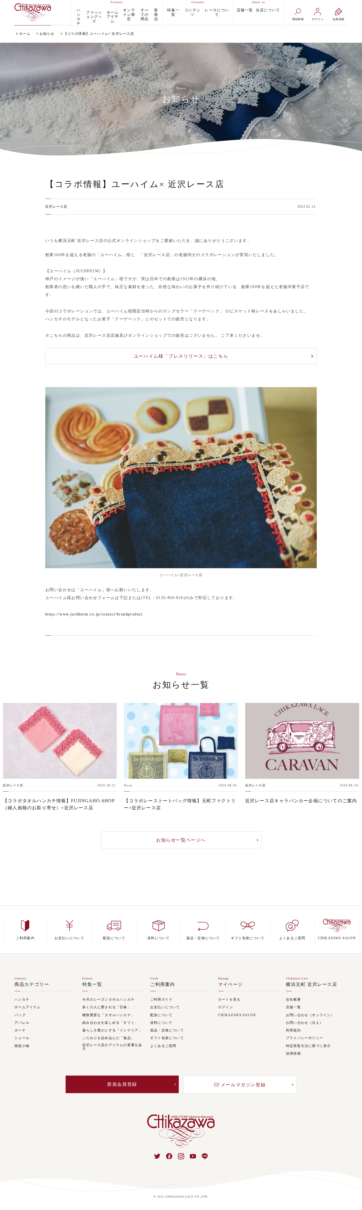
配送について (161, 1015)
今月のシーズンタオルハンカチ (108, 999)
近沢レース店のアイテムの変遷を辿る (112, 1046)
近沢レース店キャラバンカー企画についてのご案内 (301, 800)
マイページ (230, 984)
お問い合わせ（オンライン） (310, 1015)
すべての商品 (145, 14)
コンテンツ (192, 12)
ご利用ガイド (161, 999)
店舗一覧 (245, 10)
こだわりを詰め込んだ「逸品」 (108, 1038)
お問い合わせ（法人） (304, 1023)
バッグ (20, 1015)
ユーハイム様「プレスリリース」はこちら (181, 356)
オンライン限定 (129, 14)
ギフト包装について (167, 1038)
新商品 (156, 14)
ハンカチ (79, 16)
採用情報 (293, 1053)
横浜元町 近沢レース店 (311, 984)
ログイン (225, 1007)
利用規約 (293, 1030)
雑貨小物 (21, 1046)
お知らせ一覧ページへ (181, 840)
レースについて (217, 12)
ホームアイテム (113, 16)
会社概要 (293, 999)
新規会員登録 (122, 1084)
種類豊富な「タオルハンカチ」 (108, 1015)
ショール (21, 1038)
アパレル (21, 1023)
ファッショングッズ (94, 16)
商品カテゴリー (31, 984)
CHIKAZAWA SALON (237, 1015)
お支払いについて (165, 1007)
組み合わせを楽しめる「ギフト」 (110, 1023)
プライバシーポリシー (304, 1038)
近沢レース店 (56, 207)
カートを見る (229, 999)
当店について (268, 10)
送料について (161, 1023)
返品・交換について (167, 1030)
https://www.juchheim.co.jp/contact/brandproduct (94, 614)
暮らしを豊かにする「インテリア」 (112, 1030)
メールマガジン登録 (243, 1084)
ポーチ (20, 1030)
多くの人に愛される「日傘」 (106, 1007)
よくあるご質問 (163, 1046)
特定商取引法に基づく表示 (308, 1046)
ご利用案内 (162, 984)
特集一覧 (173, 12)
